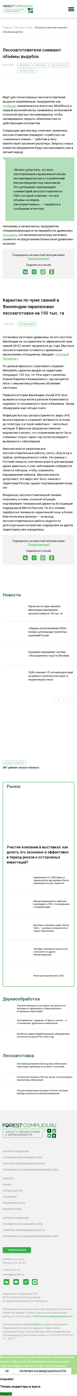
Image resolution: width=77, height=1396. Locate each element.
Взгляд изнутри (13, 1190)
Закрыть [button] (6, 1394)
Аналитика (40, 65)
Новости (12, 594)
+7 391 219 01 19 (11, 1270)
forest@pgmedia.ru (13, 1274)
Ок (7, 1371)
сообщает (10, 106)
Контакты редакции (16, 1151)
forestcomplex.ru (33, 1324)
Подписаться (17, 1250)
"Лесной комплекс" (38, 258)
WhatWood (24, 65)
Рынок (14, 786)
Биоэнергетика (12, 1209)
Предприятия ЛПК (14, 1203)
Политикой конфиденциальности (53, 1316)
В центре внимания (15, 762)
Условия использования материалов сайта (31, 1169)
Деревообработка (21, 999)
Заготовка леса (60, 65)
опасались (10, 235)
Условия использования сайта (22, 1157)
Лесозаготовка (27, 70)
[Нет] (72, 1372)
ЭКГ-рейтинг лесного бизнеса (21, 767)
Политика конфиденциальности (24, 1163)
